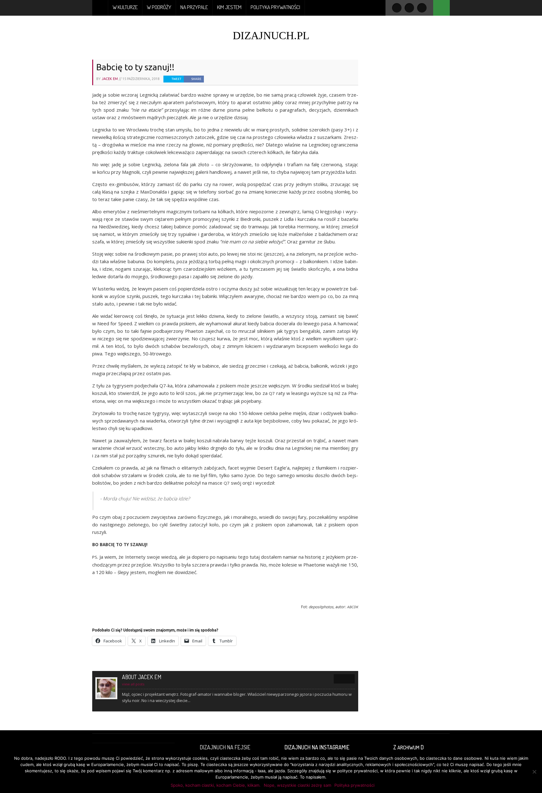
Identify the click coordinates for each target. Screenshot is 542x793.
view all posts (133, 684)
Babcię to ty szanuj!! (135, 67)
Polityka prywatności (275, 7)
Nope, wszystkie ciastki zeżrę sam (297, 785)
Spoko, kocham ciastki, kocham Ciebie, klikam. (216, 785)
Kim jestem (229, 7)
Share (196, 79)
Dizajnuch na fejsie (225, 747)
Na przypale (194, 7)
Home (100, 8)
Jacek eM (110, 79)
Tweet (176, 79)
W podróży (159, 7)
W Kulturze (125, 7)
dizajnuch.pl (271, 35)
